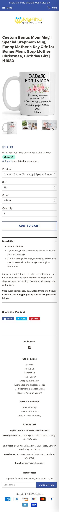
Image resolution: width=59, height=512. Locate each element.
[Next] (53, 129)
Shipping (7, 161)
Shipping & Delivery (29, 380)
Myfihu (38, 494)
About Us (29, 369)
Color (5, 195)
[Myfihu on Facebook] (29, 348)
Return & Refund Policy (29, 415)
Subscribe (46, 484)
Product (7, 169)
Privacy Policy (29, 407)
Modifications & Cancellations (30, 389)
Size (4, 182)
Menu (9, 8)
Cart (54, 8)
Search (29, 364)
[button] (29, 241)
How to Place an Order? (29, 393)
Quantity (7, 208)
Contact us (29, 372)
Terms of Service (29, 411)
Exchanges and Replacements (29, 385)
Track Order (29, 377)
